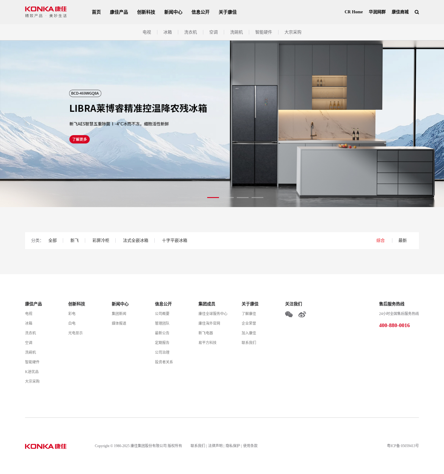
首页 (96, 12)
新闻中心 (173, 12)
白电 (72, 323)
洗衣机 (190, 32)
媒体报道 (119, 323)
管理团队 (162, 323)
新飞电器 (205, 333)
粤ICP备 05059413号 (403, 446)
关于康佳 (228, 12)
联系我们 (249, 343)
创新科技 (146, 12)
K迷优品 (32, 372)
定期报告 (162, 343)
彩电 (72, 314)
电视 (147, 32)
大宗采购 (293, 32)
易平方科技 (207, 343)
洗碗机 (236, 32)
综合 (381, 240)
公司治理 (162, 352)
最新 (402, 240)
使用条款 (250, 446)
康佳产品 (119, 12)
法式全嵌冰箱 (135, 240)
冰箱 (167, 32)
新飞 (74, 240)
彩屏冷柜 (100, 240)
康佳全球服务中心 (212, 314)
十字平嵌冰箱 (174, 240)
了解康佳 (249, 314)
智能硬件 (263, 32)
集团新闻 (119, 314)
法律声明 (215, 446)
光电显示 (75, 333)
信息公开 (200, 12)
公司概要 (162, 314)
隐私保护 (233, 446)
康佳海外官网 (209, 323)
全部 (52, 240)
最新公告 (162, 333)
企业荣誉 (249, 323)
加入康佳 (249, 333)
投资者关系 (164, 362)
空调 (213, 32)
